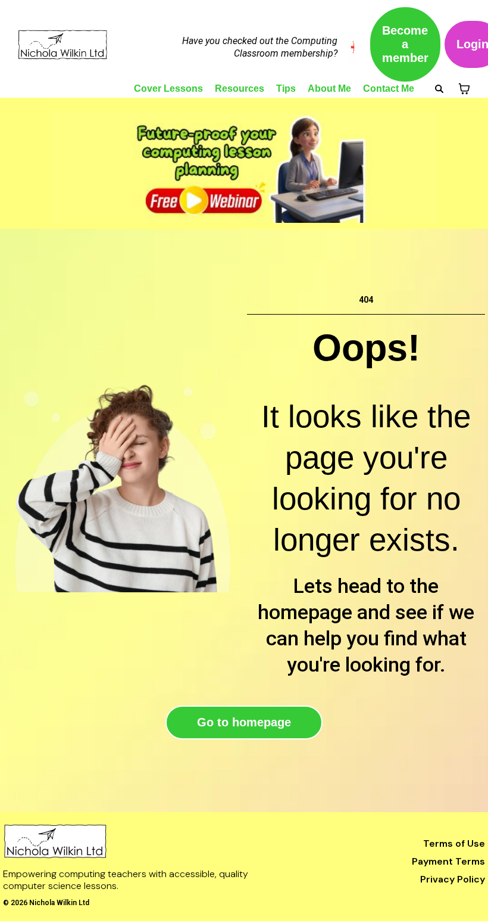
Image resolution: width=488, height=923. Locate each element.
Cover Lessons (168, 88)
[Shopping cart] (464, 89)
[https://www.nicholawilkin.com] (144, 841)
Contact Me (388, 88)
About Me (329, 88)
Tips (286, 88)
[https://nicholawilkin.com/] (71, 45)
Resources (239, 88)
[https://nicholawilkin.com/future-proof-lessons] (244, 167)
